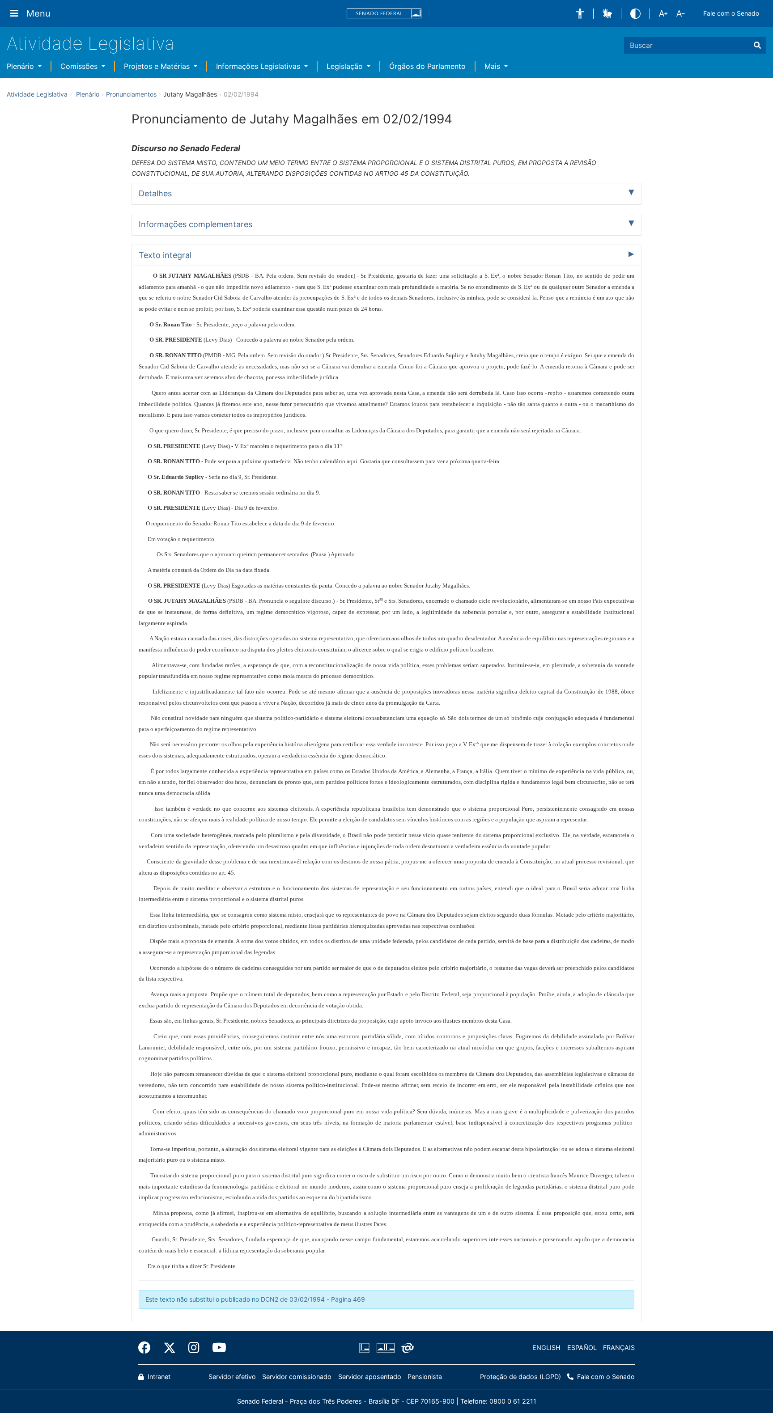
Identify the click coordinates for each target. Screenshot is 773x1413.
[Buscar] (757, 45)
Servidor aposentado (369, 1376)
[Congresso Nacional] (385, 1347)
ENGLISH (546, 1347)
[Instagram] (194, 1347)
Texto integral (165, 255)
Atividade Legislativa (90, 43)
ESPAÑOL (582, 1347)
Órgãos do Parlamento (427, 66)
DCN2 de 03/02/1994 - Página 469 (313, 1299)
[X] (169, 1347)
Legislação (346, 66)
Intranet (158, 1376)
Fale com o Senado (731, 13)
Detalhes (155, 193)
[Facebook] (147, 1347)
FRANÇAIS (619, 1347)
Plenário (21, 66)
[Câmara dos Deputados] (366, 1347)
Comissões (80, 66)
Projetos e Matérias (158, 66)
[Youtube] (216, 1347)
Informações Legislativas (259, 66)
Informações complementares (195, 224)
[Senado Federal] (384, 13)
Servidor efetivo (232, 1376)
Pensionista (425, 1376)
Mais (493, 66)
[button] (580, 13)
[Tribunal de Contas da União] (406, 1347)
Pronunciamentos (131, 94)
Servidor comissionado (296, 1376)
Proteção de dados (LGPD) (520, 1376)
